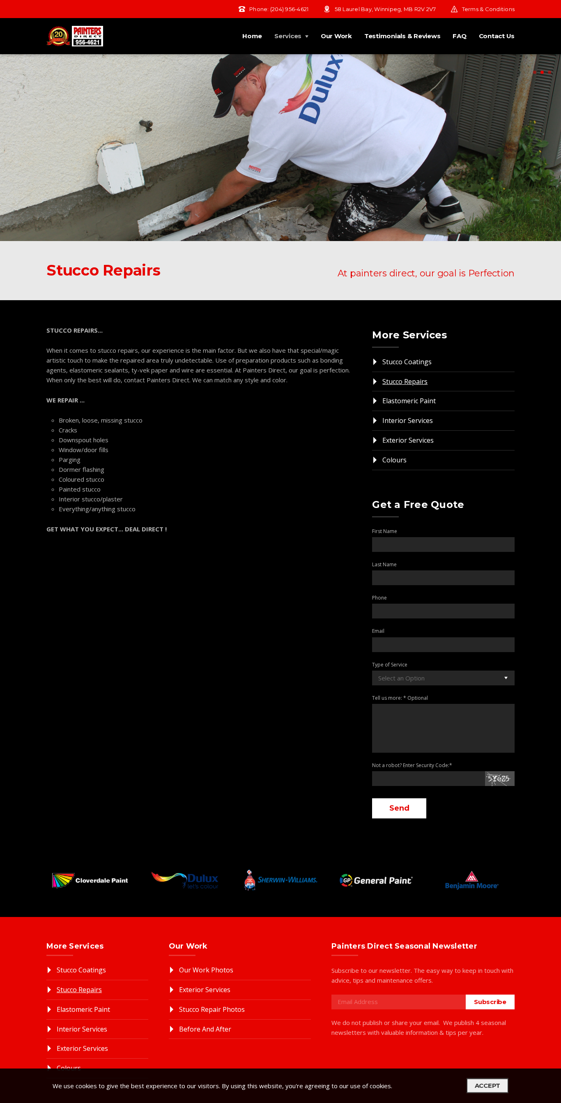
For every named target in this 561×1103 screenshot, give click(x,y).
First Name (384, 531)
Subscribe (490, 1002)
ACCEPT (488, 1085)
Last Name (384, 564)
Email (378, 630)
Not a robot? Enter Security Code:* (412, 765)
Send (399, 808)
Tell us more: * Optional (400, 697)
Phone (379, 597)
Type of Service (389, 664)
